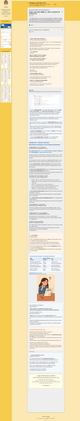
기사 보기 (32, 210)
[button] (62, 11)
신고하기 (46, 420)
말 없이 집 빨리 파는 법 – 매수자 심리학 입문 (9, 74)
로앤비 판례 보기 (33, 230)
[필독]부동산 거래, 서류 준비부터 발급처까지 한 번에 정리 (2, 75)
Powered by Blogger (46, 416)
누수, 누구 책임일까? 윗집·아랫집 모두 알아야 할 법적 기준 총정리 (9, 60)
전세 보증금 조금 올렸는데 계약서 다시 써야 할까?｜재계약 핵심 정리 (2, 94)
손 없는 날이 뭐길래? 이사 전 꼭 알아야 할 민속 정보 (2, 59)
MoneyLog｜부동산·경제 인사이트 (37, 3)
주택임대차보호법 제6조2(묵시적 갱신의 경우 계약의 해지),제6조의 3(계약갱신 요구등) (45, 91)
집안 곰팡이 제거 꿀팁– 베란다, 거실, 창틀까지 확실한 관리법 (6, 93)
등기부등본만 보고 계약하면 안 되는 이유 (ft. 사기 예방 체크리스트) (6, 76)
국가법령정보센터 (33, 219)
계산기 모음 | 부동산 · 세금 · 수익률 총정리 (6, 58)
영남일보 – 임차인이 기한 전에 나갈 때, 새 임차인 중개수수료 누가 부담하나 (47, 181)
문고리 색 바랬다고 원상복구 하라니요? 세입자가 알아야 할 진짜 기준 (9, 94)
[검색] (63, 3)
